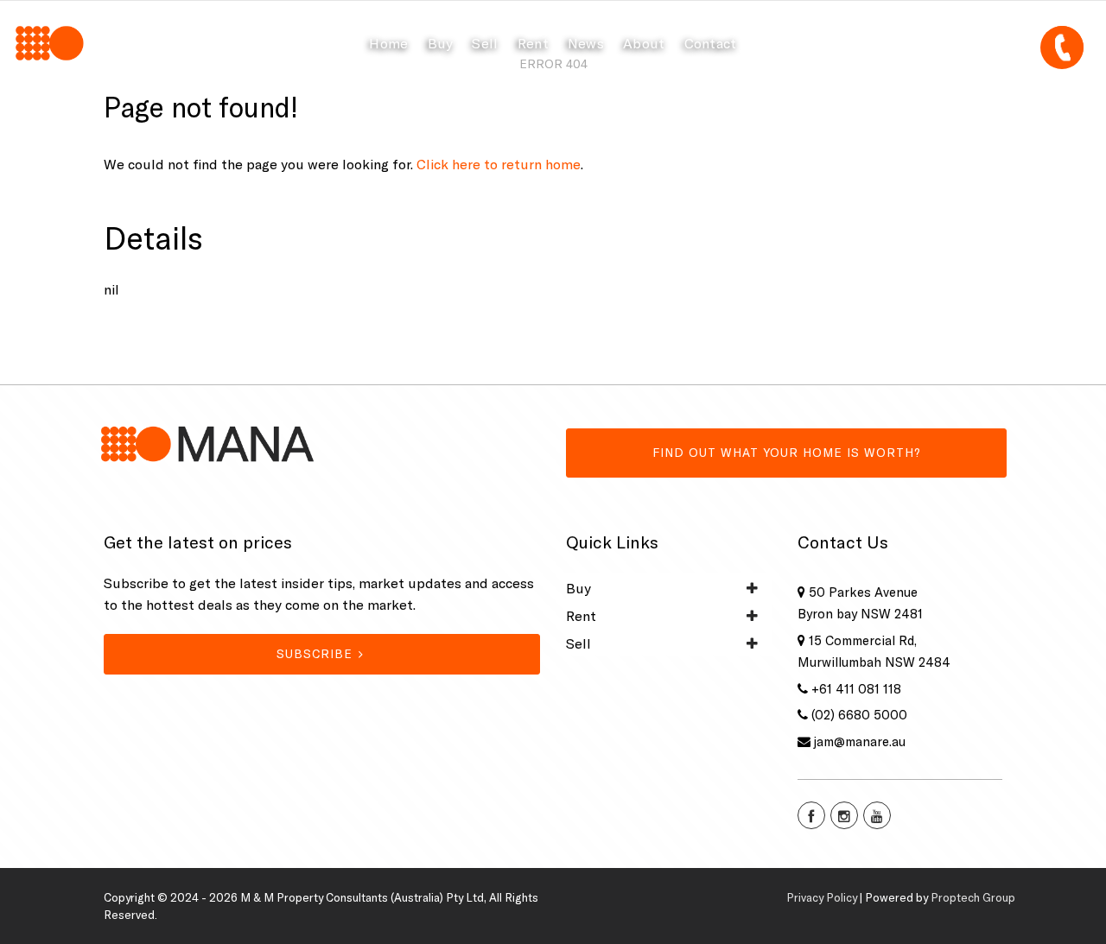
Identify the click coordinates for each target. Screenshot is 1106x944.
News (586, 43)
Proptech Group (973, 897)
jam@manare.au (860, 741)
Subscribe (314, 654)
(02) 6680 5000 (859, 714)
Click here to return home (498, 164)
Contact (710, 43)
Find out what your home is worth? (786, 452)
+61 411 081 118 (856, 689)
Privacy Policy (821, 897)
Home (388, 43)
